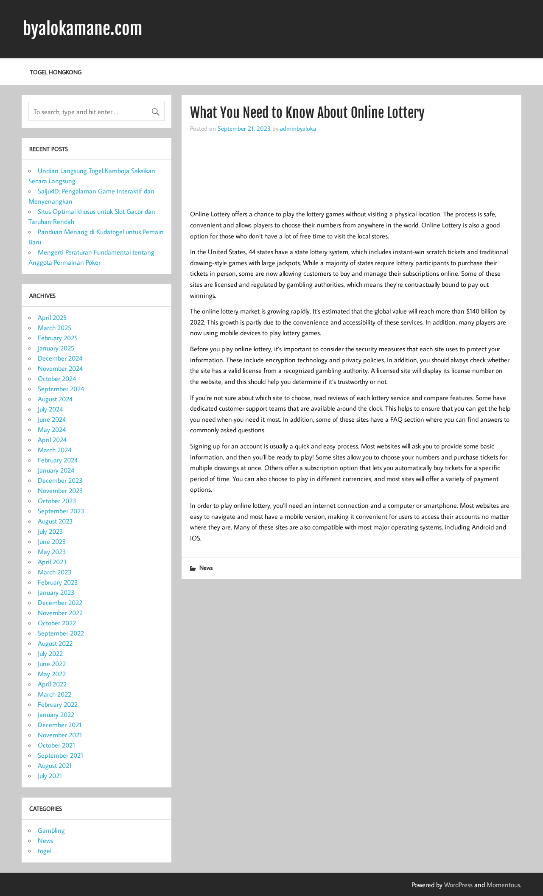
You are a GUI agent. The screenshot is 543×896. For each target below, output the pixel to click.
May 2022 (52, 673)
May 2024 (52, 429)
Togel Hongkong (55, 72)
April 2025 (52, 317)
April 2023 (52, 561)
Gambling (51, 830)
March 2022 (54, 694)
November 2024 (60, 368)
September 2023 (61, 511)
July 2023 (50, 531)
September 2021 (60, 755)
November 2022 (60, 612)
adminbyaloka (298, 128)
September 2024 (61, 388)
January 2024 (56, 470)
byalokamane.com (83, 28)
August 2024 (55, 399)
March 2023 (55, 572)
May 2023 (52, 551)
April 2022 (52, 684)
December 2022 (60, 602)
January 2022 (56, 714)
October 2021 (56, 745)
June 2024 (52, 419)
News (206, 567)
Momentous (503, 884)
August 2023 (55, 521)
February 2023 (58, 582)
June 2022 (52, 663)
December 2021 (59, 724)
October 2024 (57, 378)
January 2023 (56, 592)
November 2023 (60, 490)
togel (44, 850)
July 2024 (50, 409)
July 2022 (50, 653)
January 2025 (56, 348)
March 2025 (54, 327)
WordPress (458, 884)
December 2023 (60, 480)
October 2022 (57, 623)
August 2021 (55, 765)
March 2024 (54, 449)
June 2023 (52, 541)
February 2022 (58, 704)
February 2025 (58, 337)
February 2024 (58, 460)
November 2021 (60, 735)
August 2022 (55, 643)
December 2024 (60, 358)
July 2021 (50, 775)
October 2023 (57, 500)
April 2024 (52, 439)
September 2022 (61, 633)
